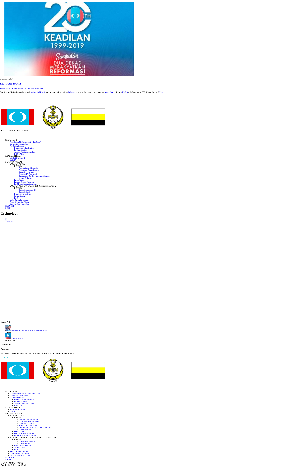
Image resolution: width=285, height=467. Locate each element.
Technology (9, 221)
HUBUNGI (9, 206)
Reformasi (71, 92)
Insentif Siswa (19, 180)
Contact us (4, 357)
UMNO (125, 92)
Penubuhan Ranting (17, 146)
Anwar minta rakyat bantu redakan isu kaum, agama (29, 330)
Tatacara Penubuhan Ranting (24, 152)
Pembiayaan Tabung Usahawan (25, 184)
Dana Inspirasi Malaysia (22, 194)
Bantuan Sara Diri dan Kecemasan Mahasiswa (35, 176)
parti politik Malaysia (38, 92)
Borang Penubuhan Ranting (24, 148)
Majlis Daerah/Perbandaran (19, 200)
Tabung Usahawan (25, 178)
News (7, 219)
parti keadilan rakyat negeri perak (32, 88)
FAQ (16, 198)
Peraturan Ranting (20, 150)
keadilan (3, 88)
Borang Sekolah (24, 192)
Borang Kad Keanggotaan (19, 144)
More (161, 92)
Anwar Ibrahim (110, 92)
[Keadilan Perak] (53, 128)
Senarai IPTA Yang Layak (28, 174)
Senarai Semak (19, 196)
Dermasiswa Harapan (26, 172)
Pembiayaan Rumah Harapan (29, 170)
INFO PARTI (19, 154)
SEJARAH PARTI (10, 83)
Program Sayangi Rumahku (28, 168)
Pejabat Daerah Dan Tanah (19, 202)
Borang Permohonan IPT (27, 190)
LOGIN (8, 208)
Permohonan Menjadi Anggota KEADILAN (25, 142)
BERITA (13, 160)
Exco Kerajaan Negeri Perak (20, 204)
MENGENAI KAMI (17, 158)
